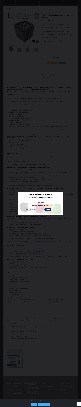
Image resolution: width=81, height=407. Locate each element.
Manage (47, 404)
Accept (34, 404)
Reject (41, 404)
